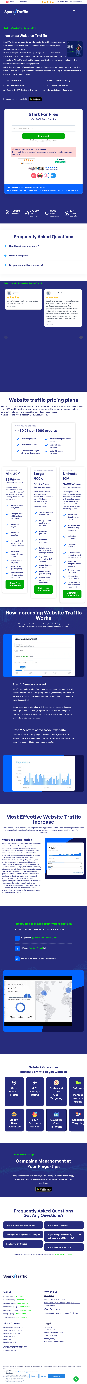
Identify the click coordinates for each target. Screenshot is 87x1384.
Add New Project (36, 948)
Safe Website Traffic (14, 1091)
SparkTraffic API (9, 1351)
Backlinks (7, 1339)
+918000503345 (21, 1314)
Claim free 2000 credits (15, 584)
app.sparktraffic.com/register (44, 938)
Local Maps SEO (9, 1342)
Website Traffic (9, 1336)
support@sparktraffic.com (64, 1254)
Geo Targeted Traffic (11, 1333)
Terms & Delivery (50, 1336)
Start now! (43, 136)
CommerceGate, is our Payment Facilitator (61, 1313)
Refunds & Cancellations (54, 1342)
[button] (77, 12)
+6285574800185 (24, 1310)
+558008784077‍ (24, 1307)
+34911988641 (21, 1300)
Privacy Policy (49, 1339)
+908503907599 (22, 1317)
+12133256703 (19, 1296)
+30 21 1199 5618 (22, 1303)
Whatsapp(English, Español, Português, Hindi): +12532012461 (62, 1304)
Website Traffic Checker (12, 1330)
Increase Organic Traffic (12, 1327)
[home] (17, 12)
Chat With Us (49, 1296)
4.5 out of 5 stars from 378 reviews (68, 2)
